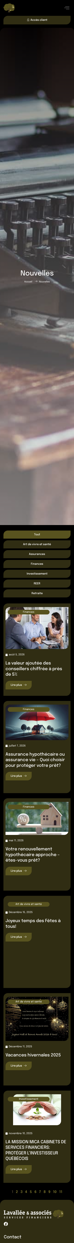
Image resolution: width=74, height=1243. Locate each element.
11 (60, 1192)
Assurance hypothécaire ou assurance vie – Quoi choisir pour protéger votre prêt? (35, 760)
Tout (37, 534)
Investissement (37, 573)
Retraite (37, 593)
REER (37, 583)
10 (55, 1192)
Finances (37, 564)
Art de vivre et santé (37, 544)
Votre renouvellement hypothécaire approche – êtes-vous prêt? (33, 855)
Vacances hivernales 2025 (33, 1055)
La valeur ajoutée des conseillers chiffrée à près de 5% (34, 669)
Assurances (37, 554)
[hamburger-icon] (67, 8)
